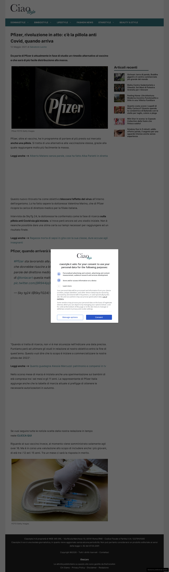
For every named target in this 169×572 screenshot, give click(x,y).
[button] (84, 286)
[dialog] (84, 286)
